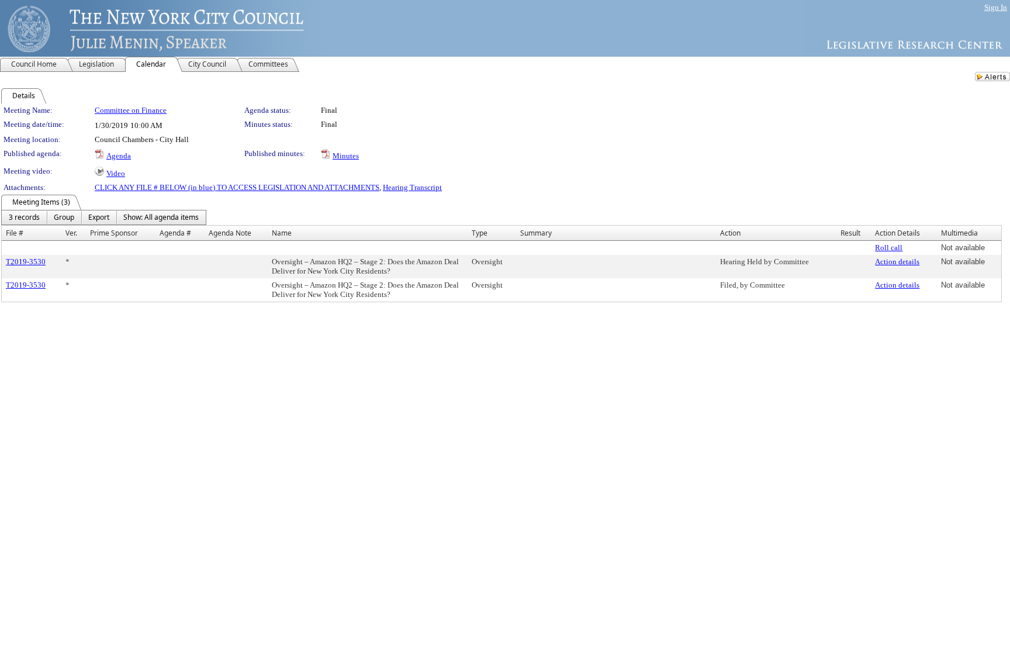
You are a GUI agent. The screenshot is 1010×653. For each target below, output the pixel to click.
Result (850, 233)
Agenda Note (230, 233)
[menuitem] (24, 217)
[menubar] (103, 217)
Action (730, 233)
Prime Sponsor (114, 233)
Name (282, 233)
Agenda (118, 155)
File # (14, 233)
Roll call (888, 247)
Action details (897, 261)
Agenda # (175, 233)
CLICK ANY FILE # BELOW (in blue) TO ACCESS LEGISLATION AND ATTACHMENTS (237, 187)
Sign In (995, 7)
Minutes (346, 155)
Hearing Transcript (412, 187)
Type (479, 233)
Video (115, 173)
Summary (536, 233)
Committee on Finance (131, 110)
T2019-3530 (26, 261)
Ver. (71, 233)
